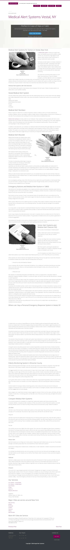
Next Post (59, 526)
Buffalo (10, 504)
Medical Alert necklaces (13, 119)
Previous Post (12, 526)
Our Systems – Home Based (14, 482)
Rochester (10, 506)
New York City (11, 502)
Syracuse (10, 509)
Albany (9, 510)
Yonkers (10, 507)
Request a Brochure (13, 490)
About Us (10, 489)
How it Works (11, 485)
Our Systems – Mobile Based (14, 484)
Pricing (9, 487)
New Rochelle (11, 512)
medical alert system (43, 52)
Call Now (57, 536)
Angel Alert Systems (13, 3)
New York (15, 522)
